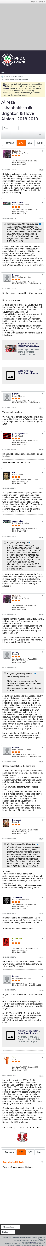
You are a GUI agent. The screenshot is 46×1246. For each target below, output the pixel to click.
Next (40, 142)
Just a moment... (25, 371)
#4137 (41, 914)
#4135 (41, 762)
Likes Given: (16, 164)
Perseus (15, 275)
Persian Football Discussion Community (16, 79)
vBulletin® (33, 1242)
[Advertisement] (23, 27)
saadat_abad (18, 202)
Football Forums (18, 76)
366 (30, 142)
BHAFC (15, 394)
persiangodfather (19, 434)
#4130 (41, 450)
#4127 (41, 219)
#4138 (41, 957)
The (17, 1127)
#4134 (41, 668)
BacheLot (16, 820)
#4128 (41, 289)
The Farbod (17, 898)
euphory (16, 652)
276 (21, 142)
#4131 (41, 488)
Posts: (30, 161)
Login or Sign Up (37, 2)
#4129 (41, 408)
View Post (40, 224)
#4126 (41, 170)
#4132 (41, 537)
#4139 (41, 990)
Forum (8, 76)
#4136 (41, 839)
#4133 (41, 615)
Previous (9, 142)
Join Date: (16, 161)
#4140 (41, 1076)
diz (13, 472)
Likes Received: (18, 163)
